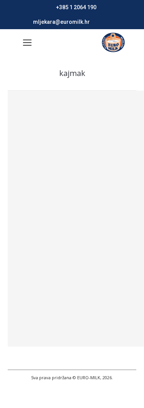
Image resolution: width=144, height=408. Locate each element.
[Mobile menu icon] (27, 43)
